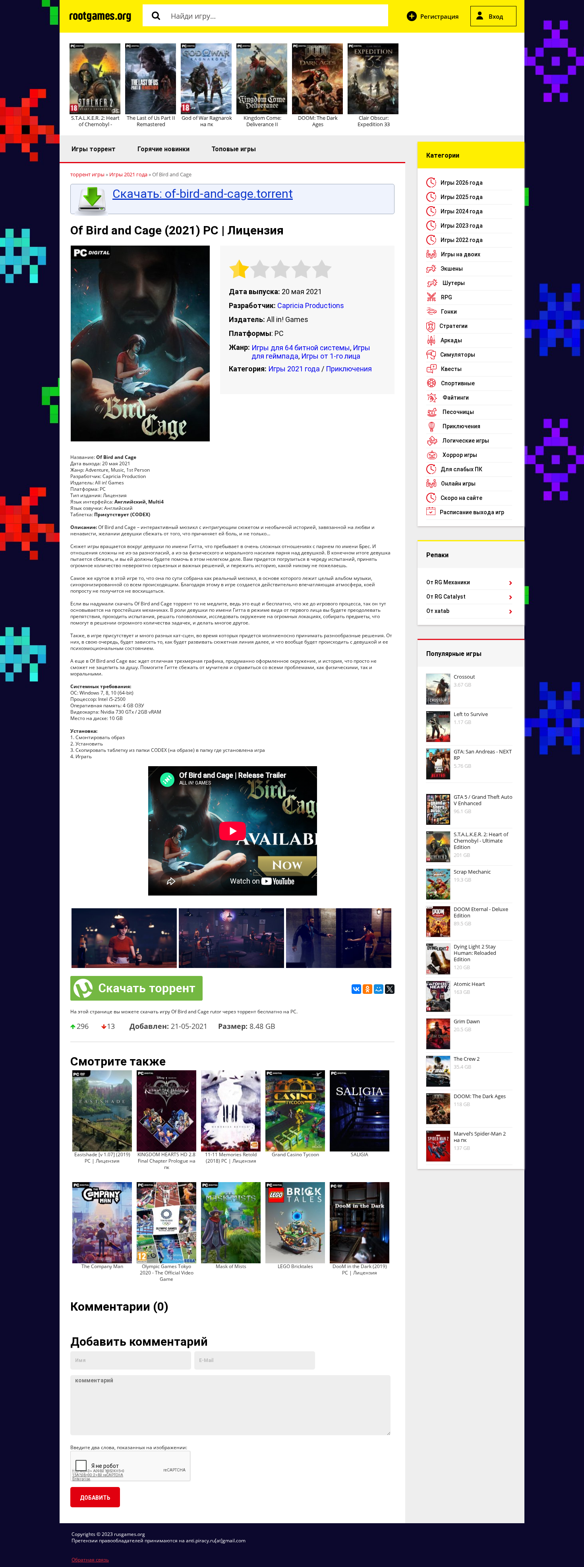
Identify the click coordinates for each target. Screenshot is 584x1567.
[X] (389, 989)
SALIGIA (359, 1154)
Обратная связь (90, 1559)
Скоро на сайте (461, 498)
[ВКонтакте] (356, 989)
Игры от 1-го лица (330, 356)
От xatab (437, 611)
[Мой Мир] (378, 989)
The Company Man (102, 1266)
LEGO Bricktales (295, 1266)
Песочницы (458, 412)
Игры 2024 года (462, 211)
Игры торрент (94, 149)
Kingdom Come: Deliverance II (262, 121)
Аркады (451, 340)
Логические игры (466, 440)
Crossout (464, 676)
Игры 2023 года (462, 225)
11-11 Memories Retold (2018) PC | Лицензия (231, 1157)
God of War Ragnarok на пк (207, 121)
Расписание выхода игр (472, 512)
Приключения (349, 369)
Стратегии (453, 326)
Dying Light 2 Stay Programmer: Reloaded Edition (475, 953)
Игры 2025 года (462, 197)
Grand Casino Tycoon (295, 1154)
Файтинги (456, 397)
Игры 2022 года (462, 240)
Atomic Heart (469, 983)
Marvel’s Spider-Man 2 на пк (480, 1137)
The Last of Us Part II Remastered (151, 121)
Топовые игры (233, 149)
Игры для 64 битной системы (300, 347)
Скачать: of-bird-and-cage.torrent (202, 193)
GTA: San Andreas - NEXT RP (483, 754)
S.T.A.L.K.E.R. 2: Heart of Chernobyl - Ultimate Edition (481, 841)
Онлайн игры (458, 483)
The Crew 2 (467, 1058)
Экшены (452, 268)
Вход (496, 16)
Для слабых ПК (461, 469)
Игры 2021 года (294, 369)
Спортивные (458, 383)
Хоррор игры (460, 455)
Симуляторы (457, 354)
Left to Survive (471, 714)
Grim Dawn (467, 1021)
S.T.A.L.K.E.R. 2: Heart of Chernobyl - (95, 121)
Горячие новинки (163, 149)
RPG (446, 297)
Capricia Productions (310, 305)
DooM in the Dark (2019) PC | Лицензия (360, 1269)
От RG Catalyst (446, 596)
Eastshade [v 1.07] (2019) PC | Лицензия (102, 1157)
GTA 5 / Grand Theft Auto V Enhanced (483, 800)
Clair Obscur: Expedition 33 (374, 121)
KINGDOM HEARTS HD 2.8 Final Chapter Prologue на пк (166, 1161)
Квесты (451, 369)
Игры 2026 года (462, 183)
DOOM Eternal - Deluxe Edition (481, 912)
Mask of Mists (231, 1266)
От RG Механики (448, 582)
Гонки (449, 311)
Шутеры (454, 283)
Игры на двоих (460, 254)
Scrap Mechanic (472, 871)
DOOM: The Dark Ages (318, 121)
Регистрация (439, 16)
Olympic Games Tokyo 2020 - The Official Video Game (166, 1272)
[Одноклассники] (367, 989)
